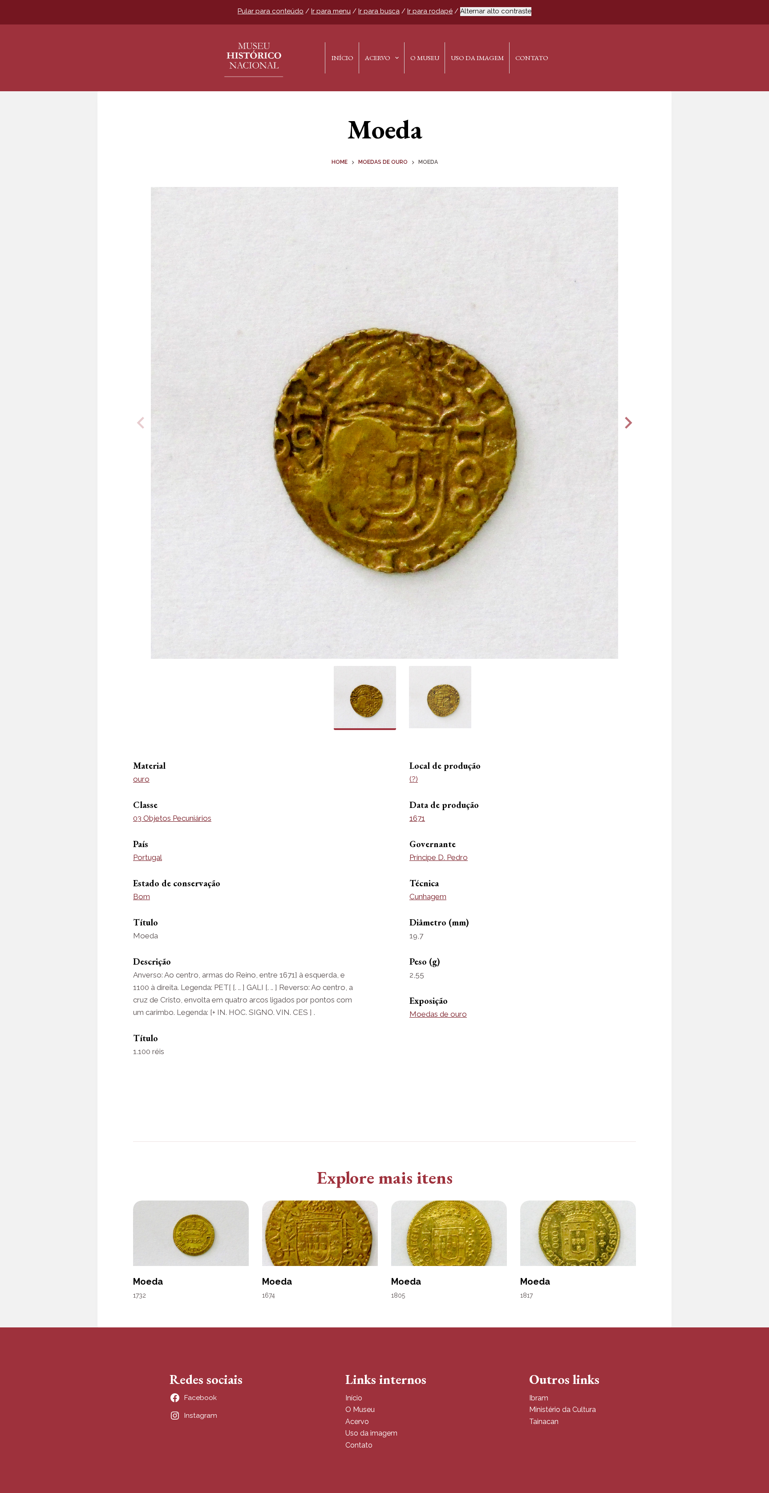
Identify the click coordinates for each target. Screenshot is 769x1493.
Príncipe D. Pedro (438, 857)
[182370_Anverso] (384, 423)
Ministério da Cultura (562, 1409)
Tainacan (544, 1421)
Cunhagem (427, 896)
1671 (417, 818)
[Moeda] (191, 1233)
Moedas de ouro (438, 1014)
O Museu (424, 57)
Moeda (148, 1281)
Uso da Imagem (477, 57)
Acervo (377, 57)
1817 (526, 1295)
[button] (627, 423)
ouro (141, 779)
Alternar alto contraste (495, 11)
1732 (139, 1295)
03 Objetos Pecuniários (172, 818)
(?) (413, 779)
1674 (268, 1295)
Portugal (147, 857)
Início (342, 57)
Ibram (538, 1398)
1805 (398, 1295)
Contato (531, 57)
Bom (141, 896)
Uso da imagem (371, 1433)
